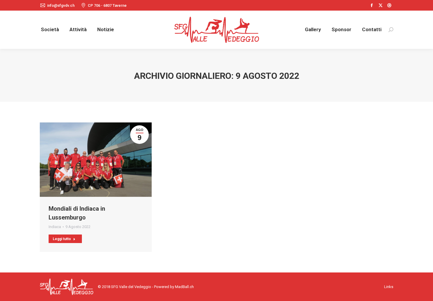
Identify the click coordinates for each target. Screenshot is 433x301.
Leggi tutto (62, 239)
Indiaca (55, 226)
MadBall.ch (184, 287)
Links (388, 287)
